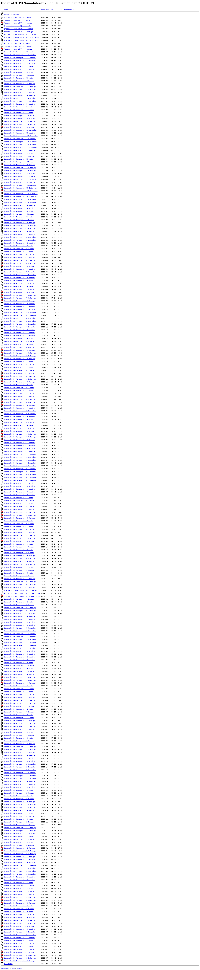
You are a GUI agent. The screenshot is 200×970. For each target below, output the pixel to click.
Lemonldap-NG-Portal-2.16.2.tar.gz (19, 266)
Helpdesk (19, 968)
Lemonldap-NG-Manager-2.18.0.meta (19, 347)
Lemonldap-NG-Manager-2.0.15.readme (20, 144)
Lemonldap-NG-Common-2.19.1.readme (19, 443)
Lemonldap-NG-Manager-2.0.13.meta (19, 81)
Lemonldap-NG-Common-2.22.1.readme (19, 758)
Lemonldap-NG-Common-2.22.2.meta (18, 836)
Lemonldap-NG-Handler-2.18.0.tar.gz (20, 353)
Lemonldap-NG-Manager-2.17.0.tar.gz (20, 298)
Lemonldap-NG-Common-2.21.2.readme (19, 622)
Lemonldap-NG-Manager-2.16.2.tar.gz (20, 263)
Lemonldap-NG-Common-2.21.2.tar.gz (19, 721)
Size (60, 10)
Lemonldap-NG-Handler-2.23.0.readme (20, 868)
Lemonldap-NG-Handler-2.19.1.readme (20, 454)
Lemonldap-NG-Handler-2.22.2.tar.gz (20, 851)
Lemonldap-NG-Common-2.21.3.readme (19, 625)
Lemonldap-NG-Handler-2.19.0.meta (19, 422)
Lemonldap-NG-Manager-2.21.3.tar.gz (20, 749)
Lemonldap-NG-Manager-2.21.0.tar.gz (20, 680)
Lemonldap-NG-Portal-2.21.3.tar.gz (19, 752)
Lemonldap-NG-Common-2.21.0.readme (19, 616)
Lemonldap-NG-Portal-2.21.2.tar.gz (19, 729)
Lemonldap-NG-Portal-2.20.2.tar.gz (19, 613)
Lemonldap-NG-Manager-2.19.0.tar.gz (20, 437)
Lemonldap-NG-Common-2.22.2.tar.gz (19, 848)
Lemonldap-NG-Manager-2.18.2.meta (19, 393)
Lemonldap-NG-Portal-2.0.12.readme (19, 60)
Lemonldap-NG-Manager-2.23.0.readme (20, 874)
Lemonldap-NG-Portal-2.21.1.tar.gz (19, 706)
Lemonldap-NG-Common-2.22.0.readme (19, 755)
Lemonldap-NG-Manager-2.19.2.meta (19, 529)
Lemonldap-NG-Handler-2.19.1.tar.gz (20, 512)
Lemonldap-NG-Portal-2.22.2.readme (19, 787)
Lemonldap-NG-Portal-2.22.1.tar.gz (19, 833)
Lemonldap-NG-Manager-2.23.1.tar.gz (20, 958)
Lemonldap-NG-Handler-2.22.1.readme (20, 767)
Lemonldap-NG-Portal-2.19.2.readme (19, 486)
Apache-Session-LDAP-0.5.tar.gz (18, 49)
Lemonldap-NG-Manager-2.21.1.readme (20, 642)
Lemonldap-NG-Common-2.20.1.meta (18, 567)
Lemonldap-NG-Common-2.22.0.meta (18, 790)
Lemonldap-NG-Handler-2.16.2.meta (19, 249)
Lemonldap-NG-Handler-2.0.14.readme (20, 98)
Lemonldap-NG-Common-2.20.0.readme (19, 448)
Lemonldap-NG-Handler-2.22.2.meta (19, 839)
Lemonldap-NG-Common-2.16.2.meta (18, 246)
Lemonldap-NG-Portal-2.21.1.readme (19, 654)
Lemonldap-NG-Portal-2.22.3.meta (18, 888)
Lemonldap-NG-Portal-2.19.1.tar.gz (19, 518)
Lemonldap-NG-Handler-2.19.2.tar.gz (20, 535)
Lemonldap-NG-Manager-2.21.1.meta (19, 694)
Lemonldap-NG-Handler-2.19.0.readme (20, 411)
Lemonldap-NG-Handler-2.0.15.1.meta (20, 179)
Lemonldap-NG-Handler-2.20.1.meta (19, 570)
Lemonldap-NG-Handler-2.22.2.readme (20, 770)
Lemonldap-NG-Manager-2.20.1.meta (19, 576)
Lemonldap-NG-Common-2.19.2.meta (18, 521)
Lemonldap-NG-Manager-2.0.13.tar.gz (20, 89)
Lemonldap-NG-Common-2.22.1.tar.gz (19, 825)
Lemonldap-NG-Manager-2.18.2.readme (20, 327)
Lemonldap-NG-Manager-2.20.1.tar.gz (20, 584)
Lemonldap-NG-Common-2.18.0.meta (18, 338)
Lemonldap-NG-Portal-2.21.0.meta (18, 668)
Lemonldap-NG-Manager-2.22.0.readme (20, 773)
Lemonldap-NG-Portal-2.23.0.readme (19, 880)
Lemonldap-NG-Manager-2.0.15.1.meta (20, 185)
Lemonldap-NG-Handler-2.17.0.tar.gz (20, 295)
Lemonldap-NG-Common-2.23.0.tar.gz (19, 917)
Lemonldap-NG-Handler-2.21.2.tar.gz (20, 723)
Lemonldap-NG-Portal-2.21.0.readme (19, 651)
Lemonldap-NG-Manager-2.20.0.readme (20, 474)
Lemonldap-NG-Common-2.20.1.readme (19, 451)
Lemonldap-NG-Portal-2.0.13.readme (19, 63)
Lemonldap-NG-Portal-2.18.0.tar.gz (19, 359)
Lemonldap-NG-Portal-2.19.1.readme (19, 483)
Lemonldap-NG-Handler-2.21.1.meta (19, 689)
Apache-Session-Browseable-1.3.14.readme (22, 593)
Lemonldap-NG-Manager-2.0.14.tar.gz (20, 124)
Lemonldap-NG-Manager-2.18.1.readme (20, 324)
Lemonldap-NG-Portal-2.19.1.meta (18, 503)
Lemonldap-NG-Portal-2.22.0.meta (18, 796)
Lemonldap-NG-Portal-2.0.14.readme (19, 104)
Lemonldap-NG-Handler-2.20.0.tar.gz (20, 564)
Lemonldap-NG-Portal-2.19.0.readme (19, 417)
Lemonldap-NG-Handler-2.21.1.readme (20, 631)
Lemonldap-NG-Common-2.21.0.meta (18, 663)
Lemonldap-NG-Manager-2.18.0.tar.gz (20, 356)
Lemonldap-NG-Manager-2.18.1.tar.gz (20, 379)
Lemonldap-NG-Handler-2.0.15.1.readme (21, 136)
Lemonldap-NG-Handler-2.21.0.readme (20, 628)
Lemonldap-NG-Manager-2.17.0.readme (20, 275)
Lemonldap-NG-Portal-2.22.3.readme (19, 877)
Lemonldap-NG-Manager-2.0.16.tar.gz (20, 228)
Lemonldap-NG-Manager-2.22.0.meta (19, 799)
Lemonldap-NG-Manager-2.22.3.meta (19, 891)
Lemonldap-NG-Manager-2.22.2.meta (19, 845)
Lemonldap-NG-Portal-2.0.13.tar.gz (19, 92)
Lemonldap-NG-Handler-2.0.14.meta (19, 110)
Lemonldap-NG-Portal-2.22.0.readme (19, 781)
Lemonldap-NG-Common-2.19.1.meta (18, 498)
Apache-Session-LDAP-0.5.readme (18, 46)
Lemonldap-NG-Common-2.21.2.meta (18, 709)
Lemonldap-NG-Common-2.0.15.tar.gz (19, 165)
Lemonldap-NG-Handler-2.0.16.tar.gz (20, 225)
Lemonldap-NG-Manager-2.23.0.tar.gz (20, 923)
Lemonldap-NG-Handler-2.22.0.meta (19, 793)
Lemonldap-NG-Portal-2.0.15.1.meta (19, 182)
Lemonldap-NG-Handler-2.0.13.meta (19, 75)
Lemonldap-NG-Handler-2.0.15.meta (19, 156)
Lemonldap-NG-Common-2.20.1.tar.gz (19, 579)
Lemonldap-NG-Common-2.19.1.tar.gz (19, 509)
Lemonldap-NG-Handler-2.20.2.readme (20, 466)
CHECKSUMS (8, 964)
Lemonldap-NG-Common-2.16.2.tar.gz (19, 257)
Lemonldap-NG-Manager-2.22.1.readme (20, 776)
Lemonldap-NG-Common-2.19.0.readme (19, 408)
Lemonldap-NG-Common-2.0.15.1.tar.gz (20, 188)
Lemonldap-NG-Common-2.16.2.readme (19, 234)
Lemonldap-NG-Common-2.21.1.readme (19, 619)
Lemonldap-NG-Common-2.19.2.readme (19, 445)
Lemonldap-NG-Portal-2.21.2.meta (18, 715)
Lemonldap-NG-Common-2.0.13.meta (18, 72)
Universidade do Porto (8, 968)
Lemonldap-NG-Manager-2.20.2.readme (20, 480)
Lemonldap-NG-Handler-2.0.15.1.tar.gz (21, 191)
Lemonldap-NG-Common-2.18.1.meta (18, 362)
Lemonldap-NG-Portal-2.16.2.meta (18, 252)
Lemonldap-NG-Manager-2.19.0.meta (19, 428)
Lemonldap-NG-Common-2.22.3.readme (19, 859)
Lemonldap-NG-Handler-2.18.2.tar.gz (20, 399)
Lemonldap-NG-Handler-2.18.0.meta (19, 341)
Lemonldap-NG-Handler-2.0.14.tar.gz (20, 121)
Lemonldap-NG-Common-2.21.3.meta (18, 732)
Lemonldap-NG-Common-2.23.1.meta (18, 941)
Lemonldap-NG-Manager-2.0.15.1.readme (21, 142)
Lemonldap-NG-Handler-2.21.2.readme (20, 634)
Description (69, 10)
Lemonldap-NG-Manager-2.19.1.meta (19, 506)
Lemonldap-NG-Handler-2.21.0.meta (19, 666)
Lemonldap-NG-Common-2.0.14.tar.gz (19, 118)
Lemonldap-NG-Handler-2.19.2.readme (20, 457)
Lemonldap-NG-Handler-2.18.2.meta (19, 388)
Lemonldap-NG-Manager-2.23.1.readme (20, 935)
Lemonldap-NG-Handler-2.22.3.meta (19, 886)
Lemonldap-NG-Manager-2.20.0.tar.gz (20, 558)
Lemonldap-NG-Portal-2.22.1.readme (19, 784)
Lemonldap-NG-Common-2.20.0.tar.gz (19, 556)
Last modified (47, 10)
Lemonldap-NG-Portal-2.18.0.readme (19, 330)
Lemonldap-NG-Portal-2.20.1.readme (19, 492)
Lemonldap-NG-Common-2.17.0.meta (18, 280)
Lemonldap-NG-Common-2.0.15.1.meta (19, 176)
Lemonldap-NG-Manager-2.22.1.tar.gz (20, 831)
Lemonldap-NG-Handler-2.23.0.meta (19, 909)
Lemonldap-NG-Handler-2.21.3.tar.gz (20, 747)
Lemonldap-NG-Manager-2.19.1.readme (20, 469)
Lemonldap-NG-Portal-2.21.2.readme (19, 657)
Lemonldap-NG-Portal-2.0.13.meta (18, 78)
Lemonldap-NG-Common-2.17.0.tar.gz (19, 292)
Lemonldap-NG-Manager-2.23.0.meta (19, 914)
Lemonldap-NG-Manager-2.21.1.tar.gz (20, 703)
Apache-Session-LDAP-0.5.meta (17, 43)
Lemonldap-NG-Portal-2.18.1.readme (19, 333)
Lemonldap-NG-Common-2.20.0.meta (18, 544)
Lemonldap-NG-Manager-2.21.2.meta (19, 718)
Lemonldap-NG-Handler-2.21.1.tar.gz (20, 700)
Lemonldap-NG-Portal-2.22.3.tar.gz (19, 903)
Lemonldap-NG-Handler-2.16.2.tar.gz (20, 260)
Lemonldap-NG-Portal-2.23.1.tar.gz (19, 961)
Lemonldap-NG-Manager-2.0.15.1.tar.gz (21, 194)
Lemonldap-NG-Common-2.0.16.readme (19, 208)
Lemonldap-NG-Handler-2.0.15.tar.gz (20, 168)
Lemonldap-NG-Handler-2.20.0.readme (20, 460)
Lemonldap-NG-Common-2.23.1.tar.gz (19, 952)
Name (6, 10)
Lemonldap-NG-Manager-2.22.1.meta (19, 822)
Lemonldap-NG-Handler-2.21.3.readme (20, 637)
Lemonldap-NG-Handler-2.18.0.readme (20, 312)
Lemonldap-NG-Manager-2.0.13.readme (20, 58)
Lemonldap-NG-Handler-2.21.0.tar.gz (20, 677)
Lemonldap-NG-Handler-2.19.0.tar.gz (20, 434)
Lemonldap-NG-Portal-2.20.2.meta (18, 602)
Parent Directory (11, 14)
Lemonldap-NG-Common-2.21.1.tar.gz (19, 697)
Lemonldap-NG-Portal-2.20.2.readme (19, 495)
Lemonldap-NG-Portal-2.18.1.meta (18, 367)
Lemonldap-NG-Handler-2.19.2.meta (19, 524)
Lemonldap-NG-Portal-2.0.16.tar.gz (19, 231)
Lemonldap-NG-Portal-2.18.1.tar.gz (19, 382)
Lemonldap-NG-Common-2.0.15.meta (18, 153)
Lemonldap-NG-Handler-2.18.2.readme (20, 318)
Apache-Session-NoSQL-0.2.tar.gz (18, 32)
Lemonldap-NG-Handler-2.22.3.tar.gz (20, 897)
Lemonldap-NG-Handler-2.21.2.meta (19, 712)
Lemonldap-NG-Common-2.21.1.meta (18, 686)
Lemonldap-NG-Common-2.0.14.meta (18, 107)
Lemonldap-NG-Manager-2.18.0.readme (20, 321)
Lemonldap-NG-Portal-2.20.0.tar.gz (19, 561)
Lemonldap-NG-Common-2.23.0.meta (18, 906)
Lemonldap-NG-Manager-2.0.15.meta (19, 162)
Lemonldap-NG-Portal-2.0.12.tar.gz (19, 69)
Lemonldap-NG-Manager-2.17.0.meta (19, 289)
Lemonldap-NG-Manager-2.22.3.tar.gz (20, 900)
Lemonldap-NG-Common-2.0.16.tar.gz (19, 223)
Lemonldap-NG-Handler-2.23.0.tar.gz (20, 920)
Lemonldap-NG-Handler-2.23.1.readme (20, 932)
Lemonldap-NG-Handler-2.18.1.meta (19, 364)
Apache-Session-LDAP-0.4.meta (17, 20)
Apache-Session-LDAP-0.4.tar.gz (18, 23)
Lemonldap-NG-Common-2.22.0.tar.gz (19, 802)
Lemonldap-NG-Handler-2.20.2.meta (19, 599)
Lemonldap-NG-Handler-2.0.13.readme (20, 55)
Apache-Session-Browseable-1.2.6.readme (21, 37)
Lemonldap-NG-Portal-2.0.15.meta (18, 159)
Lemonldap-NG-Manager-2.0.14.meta (19, 115)
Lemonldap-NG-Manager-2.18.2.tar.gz (20, 402)
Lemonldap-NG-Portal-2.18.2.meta (18, 390)
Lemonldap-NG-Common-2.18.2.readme (19, 309)
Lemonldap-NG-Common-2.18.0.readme (19, 304)
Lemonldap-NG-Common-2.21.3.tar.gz (19, 744)
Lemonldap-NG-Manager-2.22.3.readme (20, 871)
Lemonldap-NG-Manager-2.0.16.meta (19, 220)
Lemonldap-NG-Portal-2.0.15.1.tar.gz (20, 197)
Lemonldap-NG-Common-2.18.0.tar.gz (19, 350)
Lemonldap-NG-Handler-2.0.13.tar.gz (20, 87)
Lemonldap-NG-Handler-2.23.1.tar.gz (20, 955)
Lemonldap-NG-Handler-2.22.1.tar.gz (20, 828)
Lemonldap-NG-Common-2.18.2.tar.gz (19, 396)
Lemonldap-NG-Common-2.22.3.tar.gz (19, 894)
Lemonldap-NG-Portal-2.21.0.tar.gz (19, 683)
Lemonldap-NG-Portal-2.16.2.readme (19, 243)
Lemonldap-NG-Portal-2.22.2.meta (18, 842)
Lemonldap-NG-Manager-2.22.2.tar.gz (20, 854)
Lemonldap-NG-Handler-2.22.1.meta (19, 816)
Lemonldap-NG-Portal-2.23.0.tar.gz (19, 926)
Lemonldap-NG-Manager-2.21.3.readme (20, 648)
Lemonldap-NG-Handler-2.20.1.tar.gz (20, 582)
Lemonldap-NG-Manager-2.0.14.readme (20, 101)
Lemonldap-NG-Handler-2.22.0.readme (20, 764)
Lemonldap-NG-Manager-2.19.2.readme (20, 472)
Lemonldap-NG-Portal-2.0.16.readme (19, 205)
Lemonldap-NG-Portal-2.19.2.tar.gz (19, 541)
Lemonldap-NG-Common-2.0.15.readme (19, 133)
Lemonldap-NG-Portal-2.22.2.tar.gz (19, 857)
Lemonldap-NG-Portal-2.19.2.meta (18, 527)
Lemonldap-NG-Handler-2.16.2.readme (20, 237)
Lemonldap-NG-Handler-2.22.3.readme (20, 865)
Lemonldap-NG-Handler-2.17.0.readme (20, 272)
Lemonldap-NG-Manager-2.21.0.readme (20, 639)
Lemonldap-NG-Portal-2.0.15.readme (19, 150)
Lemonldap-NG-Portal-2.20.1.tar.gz (19, 587)
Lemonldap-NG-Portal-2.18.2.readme (19, 335)
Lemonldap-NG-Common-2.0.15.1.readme (20, 130)
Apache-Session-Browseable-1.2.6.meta (21, 34)
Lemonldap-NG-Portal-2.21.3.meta (18, 738)
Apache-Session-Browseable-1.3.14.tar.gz (22, 596)
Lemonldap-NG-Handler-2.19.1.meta (19, 501)
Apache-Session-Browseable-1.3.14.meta (21, 590)
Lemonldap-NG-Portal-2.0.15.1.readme (20, 147)
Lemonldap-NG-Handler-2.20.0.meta (19, 547)
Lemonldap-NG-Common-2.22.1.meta (18, 813)
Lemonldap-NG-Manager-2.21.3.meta (19, 741)
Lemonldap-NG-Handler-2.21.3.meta (19, 735)
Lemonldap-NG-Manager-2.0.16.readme (20, 202)
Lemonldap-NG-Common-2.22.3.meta (18, 883)
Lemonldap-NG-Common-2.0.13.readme (19, 52)
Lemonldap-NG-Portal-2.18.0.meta (18, 344)
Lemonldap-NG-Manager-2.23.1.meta (19, 949)
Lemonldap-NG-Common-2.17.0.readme (19, 269)
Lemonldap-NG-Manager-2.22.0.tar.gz (20, 807)
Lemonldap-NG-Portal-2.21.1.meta (18, 692)
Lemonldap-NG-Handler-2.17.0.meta (19, 283)
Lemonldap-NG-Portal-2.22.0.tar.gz (19, 810)
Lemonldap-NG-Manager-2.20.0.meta (19, 553)
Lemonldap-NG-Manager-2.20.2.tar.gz (20, 611)
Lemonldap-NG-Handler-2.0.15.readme (20, 139)
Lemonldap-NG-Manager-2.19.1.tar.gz (20, 515)
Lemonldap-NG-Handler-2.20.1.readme (20, 463)
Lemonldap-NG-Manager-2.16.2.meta (19, 254)
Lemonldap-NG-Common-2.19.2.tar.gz (19, 532)
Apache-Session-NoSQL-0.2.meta (17, 26)
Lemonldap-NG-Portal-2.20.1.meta (18, 573)
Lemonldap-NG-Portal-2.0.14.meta (18, 113)
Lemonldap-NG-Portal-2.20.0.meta (18, 550)
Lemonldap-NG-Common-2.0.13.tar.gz (19, 84)
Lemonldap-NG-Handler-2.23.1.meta (19, 943)
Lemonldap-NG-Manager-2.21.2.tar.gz (20, 726)
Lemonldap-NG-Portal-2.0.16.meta (18, 217)
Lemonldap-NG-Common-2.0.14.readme (19, 95)
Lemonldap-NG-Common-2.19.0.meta (18, 419)
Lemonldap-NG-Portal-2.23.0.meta (18, 912)
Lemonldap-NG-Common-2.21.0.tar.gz (19, 674)
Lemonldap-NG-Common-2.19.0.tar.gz (19, 431)
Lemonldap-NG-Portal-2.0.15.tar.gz (19, 173)
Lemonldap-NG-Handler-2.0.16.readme (20, 199)
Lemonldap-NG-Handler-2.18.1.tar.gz (20, 376)
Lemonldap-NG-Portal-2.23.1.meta (18, 946)
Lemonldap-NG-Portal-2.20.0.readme (19, 489)
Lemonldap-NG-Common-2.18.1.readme (19, 307)
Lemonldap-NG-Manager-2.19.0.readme (20, 414)
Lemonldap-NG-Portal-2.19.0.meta (18, 425)
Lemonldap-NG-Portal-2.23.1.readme (19, 938)
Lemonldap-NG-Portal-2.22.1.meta (18, 819)
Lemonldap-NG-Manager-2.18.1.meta (19, 370)
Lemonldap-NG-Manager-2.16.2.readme (20, 240)
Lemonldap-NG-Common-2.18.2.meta (18, 385)
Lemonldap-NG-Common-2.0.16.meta (18, 211)
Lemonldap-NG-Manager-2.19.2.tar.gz (20, 538)
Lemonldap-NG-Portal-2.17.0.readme (19, 278)
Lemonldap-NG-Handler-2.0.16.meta (19, 214)
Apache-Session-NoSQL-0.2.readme (18, 29)
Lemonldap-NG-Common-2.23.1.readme (19, 929)
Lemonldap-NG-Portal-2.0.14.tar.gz (19, 127)
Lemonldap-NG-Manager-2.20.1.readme (20, 477)
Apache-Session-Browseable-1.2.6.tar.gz (21, 40)
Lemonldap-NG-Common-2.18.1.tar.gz (19, 373)
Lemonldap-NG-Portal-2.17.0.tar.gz (19, 301)
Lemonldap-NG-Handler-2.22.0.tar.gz (20, 804)
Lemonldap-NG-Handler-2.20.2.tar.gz (20, 608)
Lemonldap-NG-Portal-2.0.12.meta (18, 66)
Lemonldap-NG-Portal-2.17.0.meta (18, 286)
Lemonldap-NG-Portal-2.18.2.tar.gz (19, 405)
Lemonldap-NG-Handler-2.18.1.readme (20, 315)
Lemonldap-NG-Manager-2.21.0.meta (19, 671)
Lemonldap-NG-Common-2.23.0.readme (19, 862)
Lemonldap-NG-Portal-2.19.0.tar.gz (19, 440)
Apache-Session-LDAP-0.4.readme (18, 17)
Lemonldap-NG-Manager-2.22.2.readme (20, 778)
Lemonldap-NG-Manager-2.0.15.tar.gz (20, 170)
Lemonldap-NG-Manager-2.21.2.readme (20, 645)
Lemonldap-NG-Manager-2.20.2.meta (19, 605)
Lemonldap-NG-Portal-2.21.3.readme (19, 660)
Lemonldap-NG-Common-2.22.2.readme (19, 761)
